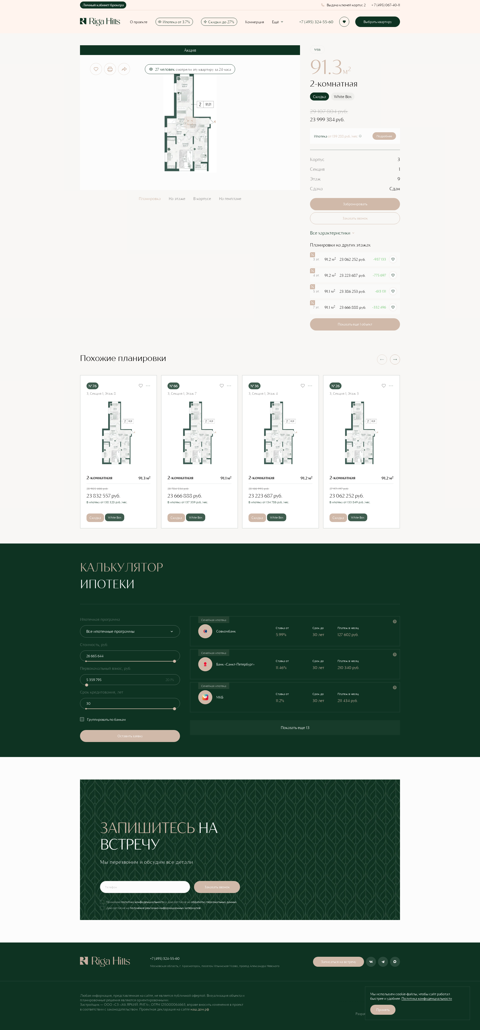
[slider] (174, 661)
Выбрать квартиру (378, 22)
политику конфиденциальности (142, 902)
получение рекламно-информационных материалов (165, 908)
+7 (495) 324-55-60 (316, 21)
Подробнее (384, 136)
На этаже (177, 198)
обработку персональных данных (213, 902)
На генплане (230, 198)
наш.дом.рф (199, 1009)
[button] (395, 359)
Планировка (150, 198)
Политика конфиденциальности (427, 998)
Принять (383, 1010)
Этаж (315, 179)
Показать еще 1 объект (355, 324)
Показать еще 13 (295, 727)
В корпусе (202, 198)
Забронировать (355, 204)
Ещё (275, 22)
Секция (317, 169)
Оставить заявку (130, 736)
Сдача (316, 188)
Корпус (317, 159)
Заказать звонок (355, 218)
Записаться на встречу (338, 962)
